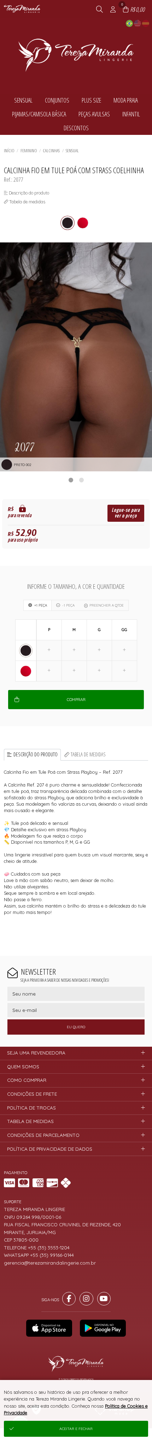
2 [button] (81, 479)
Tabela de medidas (88, 754)
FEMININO (29, 150)
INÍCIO (9, 150)
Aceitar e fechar (76, 1428)
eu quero (76, 1027)
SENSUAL (72, 150)
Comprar (76, 699)
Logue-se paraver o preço (126, 513)
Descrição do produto (35, 754)
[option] (76, 356)
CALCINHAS (51, 150)
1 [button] (70, 479)
